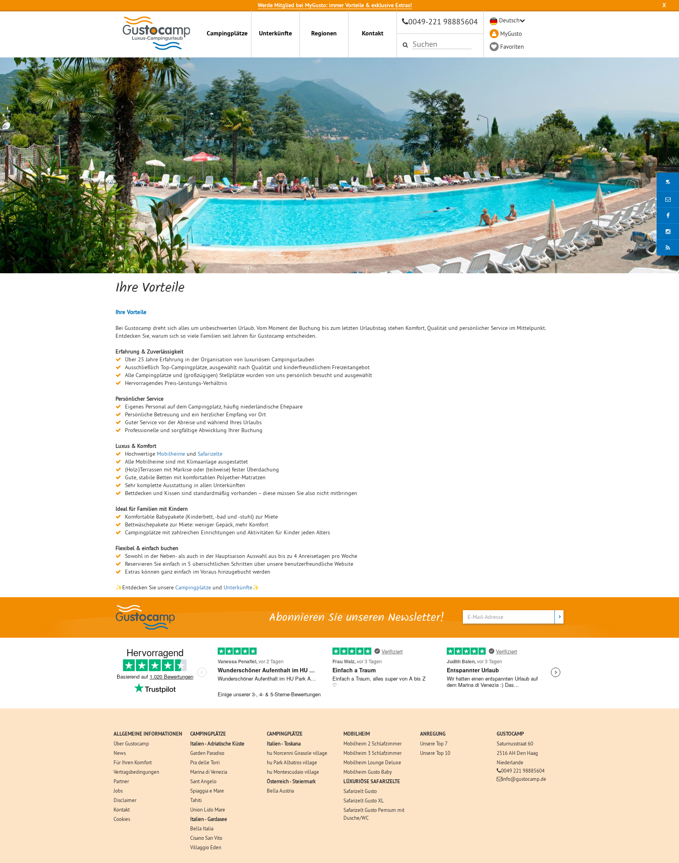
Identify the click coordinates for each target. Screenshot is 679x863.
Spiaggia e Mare (207, 791)
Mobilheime (171, 453)
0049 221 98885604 (523, 770)
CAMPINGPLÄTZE (208, 734)
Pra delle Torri (205, 762)
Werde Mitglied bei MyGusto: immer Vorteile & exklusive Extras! (335, 5)
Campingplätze (227, 33)
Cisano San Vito (206, 838)
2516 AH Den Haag (517, 753)
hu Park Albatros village (292, 762)
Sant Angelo (203, 781)
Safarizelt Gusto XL (363, 800)
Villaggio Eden (205, 847)
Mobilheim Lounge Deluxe (372, 762)
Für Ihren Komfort (133, 762)
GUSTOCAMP (510, 734)
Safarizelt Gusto (360, 791)
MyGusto (511, 33)
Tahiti (196, 800)
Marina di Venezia (208, 772)
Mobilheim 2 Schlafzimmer (372, 743)
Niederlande (510, 762)
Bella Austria (280, 791)
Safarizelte (210, 453)
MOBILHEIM (356, 734)
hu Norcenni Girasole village (297, 753)
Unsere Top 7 (434, 743)
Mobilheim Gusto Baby (367, 772)
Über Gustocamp (131, 743)
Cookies (122, 819)
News (120, 753)
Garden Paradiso (207, 753)
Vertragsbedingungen (136, 772)
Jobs (118, 791)
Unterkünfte (275, 33)
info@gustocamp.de (524, 779)
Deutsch (509, 20)
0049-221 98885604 (443, 21)
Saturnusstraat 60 (515, 743)
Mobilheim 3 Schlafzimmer (372, 753)
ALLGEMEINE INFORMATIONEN (148, 734)
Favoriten (512, 46)
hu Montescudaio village (293, 772)
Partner (121, 781)
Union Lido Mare (207, 809)
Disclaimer (125, 800)
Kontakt (373, 33)
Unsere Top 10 (435, 753)
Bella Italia (201, 828)
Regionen (324, 33)
